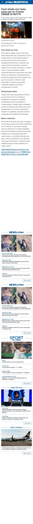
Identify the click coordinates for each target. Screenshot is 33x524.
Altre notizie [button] (27, 280)
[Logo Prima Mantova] (16, 2)
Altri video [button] (27, 423)
